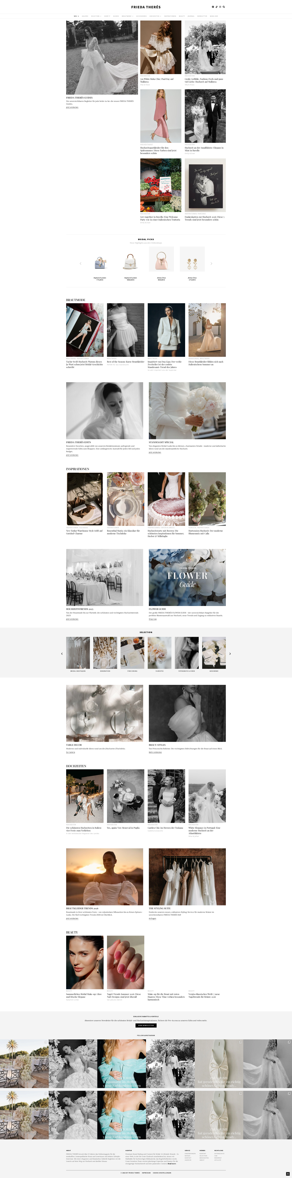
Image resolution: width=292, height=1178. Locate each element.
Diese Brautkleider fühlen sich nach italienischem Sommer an (206, 363)
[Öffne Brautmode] (132, 16)
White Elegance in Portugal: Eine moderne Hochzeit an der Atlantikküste (204, 830)
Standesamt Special (161, 442)
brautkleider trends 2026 (82, 908)
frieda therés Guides (79, 97)
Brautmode (71, 358)
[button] (61, 653)
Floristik (132, 671)
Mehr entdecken (155, 752)
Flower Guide (157, 608)
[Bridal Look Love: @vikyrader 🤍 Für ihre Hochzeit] (73, 1063)
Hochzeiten (145, 76)
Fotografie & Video (159, 671)
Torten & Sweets (168, 527)
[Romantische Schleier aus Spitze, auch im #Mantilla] (267, 1063)
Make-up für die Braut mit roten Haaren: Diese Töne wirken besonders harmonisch (166, 997)
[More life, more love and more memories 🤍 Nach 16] (170, 1063)
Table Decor (74, 744)
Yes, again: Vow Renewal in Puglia (123, 827)
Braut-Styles (157, 744)
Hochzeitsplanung (214, 671)
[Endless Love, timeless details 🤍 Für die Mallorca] (24, 1063)
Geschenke (186, 671)
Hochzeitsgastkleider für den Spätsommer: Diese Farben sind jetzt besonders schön (158, 150)
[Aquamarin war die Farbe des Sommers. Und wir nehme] (121, 1063)
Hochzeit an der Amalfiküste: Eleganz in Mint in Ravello (204, 149)
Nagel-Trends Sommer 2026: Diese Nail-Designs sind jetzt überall (124, 995)
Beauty (69, 991)
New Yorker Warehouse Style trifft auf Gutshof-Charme (84, 532)
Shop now (153, 619)
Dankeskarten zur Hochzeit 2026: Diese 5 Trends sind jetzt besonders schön (204, 218)
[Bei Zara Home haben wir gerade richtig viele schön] (219, 1063)
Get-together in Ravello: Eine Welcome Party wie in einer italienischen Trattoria (160, 218)
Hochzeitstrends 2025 (79, 608)
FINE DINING (105, 671)
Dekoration (78, 671)
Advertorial (194, 358)
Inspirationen (191, 214)
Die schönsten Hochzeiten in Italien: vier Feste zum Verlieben (84, 829)
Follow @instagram (146, 1035)
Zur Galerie (70, 752)
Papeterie (202, 214)
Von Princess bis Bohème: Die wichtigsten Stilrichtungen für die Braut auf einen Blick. (185, 748)
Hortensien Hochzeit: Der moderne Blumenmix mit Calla (206, 532)
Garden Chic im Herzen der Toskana (165, 827)
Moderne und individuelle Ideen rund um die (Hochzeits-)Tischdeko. (95, 748)
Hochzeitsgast (146, 144)
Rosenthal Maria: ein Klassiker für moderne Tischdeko (123, 532)
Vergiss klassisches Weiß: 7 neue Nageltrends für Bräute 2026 (204, 995)
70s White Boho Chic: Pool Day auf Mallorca (156, 80)
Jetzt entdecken (72, 107)
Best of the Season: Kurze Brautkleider (125, 361)
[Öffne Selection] (100, 16)
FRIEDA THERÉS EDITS (78, 442)
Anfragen (152, 918)
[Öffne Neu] (78, 16)
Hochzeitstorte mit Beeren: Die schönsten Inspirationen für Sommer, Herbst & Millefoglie (166, 533)
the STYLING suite (160, 908)
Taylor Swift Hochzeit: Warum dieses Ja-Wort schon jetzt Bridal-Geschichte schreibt (84, 364)
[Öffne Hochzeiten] (160, 16)
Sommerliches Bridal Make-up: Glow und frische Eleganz (84, 995)
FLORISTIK (192, 527)
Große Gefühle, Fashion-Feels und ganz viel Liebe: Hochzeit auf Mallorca (204, 80)
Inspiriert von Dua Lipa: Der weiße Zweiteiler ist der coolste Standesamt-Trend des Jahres (165, 364)
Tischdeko (83, 527)
